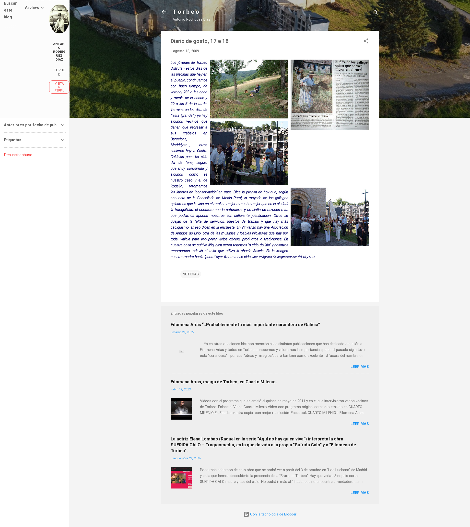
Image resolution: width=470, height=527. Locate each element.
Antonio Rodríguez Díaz (59, 51)
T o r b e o (186, 11)
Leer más (360, 366)
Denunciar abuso (18, 155)
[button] (366, 42)
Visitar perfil (59, 87)
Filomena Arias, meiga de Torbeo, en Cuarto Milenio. (224, 381)
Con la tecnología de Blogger (272, 514)
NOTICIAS (191, 274)
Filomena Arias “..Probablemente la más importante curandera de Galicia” (245, 324)
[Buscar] (376, 13)
